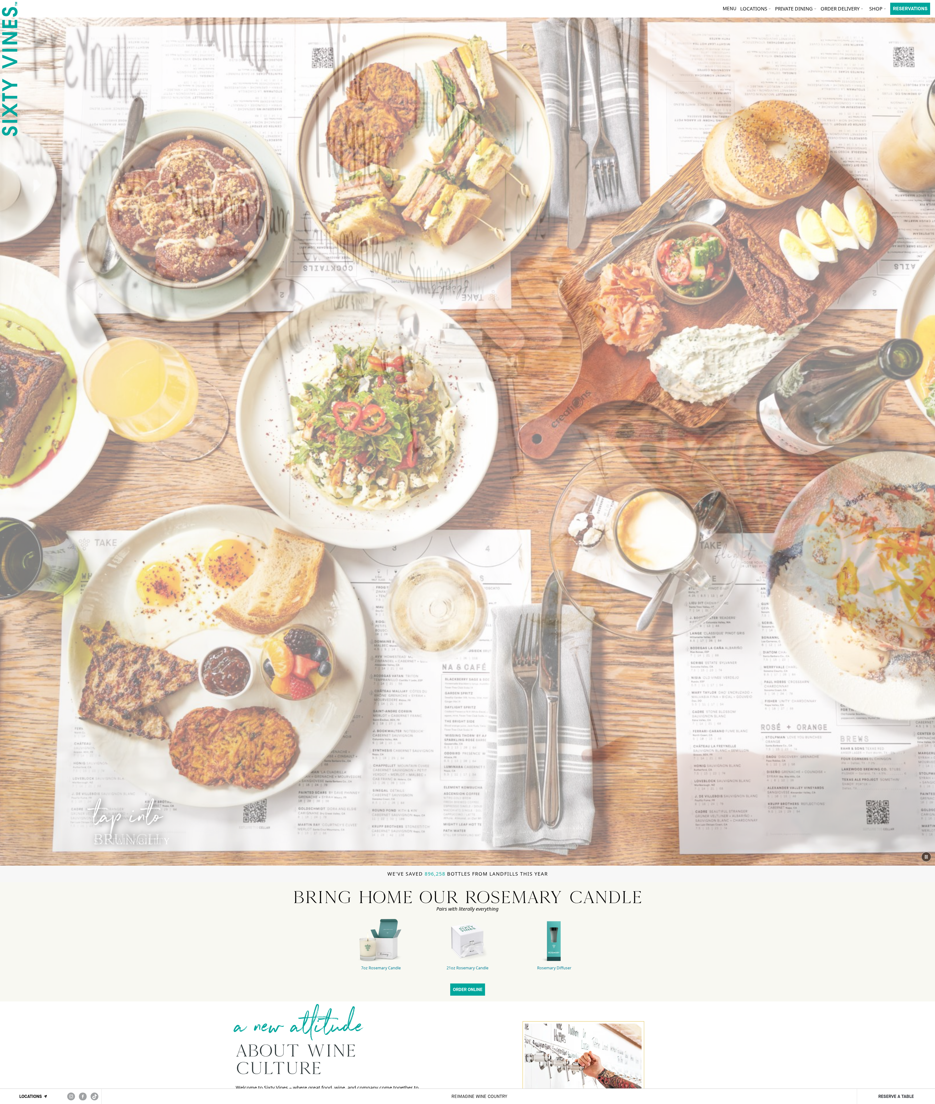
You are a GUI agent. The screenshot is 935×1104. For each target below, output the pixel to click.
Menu (729, 8)
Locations (753, 8)
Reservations (910, 8)
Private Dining (794, 8)
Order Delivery (840, 8)
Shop (875, 8)
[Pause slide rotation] (926, 857)
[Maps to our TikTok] (94, 1096)
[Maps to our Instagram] (71, 1096)
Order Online (467, 989)
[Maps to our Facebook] (83, 1096)
